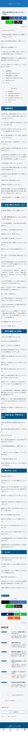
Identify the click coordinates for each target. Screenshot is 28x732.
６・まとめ (8, 102)
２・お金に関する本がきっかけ (13, 93)
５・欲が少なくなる (11, 100)
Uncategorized (6, 595)
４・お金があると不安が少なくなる (14, 97)
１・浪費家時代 (10, 91)
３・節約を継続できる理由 (12, 95)
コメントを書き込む (14, 712)
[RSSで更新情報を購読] (14, 617)
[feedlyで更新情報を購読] (20, 614)
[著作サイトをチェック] (7, 614)
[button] (18, 22)
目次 (12, 88)
